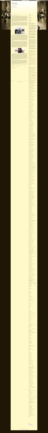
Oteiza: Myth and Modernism (31, 401)
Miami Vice (30, 316)
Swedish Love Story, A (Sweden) (31, 274)
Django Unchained (30, 292)
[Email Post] (19, 66)
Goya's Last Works (30, 392)
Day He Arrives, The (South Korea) (31, 196)
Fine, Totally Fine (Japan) (31, 159)
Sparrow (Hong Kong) (30, 161)
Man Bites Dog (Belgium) (31, 410)
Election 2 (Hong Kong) (30, 199)
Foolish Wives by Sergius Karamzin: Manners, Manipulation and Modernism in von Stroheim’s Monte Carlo (32, 67)
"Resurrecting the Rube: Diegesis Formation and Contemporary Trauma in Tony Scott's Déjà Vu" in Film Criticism (32, 58)
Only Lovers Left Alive (30, 322)
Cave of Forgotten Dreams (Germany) (32, 191)
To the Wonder (30, 334)
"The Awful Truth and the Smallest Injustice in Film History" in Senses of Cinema (32, 53)
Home (19, 80)
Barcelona (29, 346)
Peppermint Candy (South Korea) (31, 227)
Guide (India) (30, 262)
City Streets (30, 348)
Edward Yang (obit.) (30, 258)
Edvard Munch (30, 389)
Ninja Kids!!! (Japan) (30, 126)
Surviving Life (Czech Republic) (31, 109)
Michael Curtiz (30, 357)
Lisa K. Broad (30, 17)
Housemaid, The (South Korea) (31, 263)
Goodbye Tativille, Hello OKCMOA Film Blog (32, 33)
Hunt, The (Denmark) (30, 208)
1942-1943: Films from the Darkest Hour (32, 88)
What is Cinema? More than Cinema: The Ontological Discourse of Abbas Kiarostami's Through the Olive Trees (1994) (32, 82)
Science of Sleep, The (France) (31, 230)
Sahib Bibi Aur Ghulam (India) (31, 142)
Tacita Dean (30, 403)
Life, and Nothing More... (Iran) (31, 267)
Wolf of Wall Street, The (31, 343)
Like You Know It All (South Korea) (31, 215)
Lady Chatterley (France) (31, 211)
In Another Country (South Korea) (31, 105)
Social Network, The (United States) (31, 134)
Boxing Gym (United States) (31, 129)
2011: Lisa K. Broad (30, 379)
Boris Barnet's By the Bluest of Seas (32, 84)
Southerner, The (30, 361)
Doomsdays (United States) (31, 92)
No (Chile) (29, 222)
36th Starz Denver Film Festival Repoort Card (32, 91)
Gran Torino (30, 299)
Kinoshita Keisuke (30, 265)
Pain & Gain (30, 323)
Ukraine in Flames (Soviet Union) (31, 414)
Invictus (29, 307)
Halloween (29, 352)
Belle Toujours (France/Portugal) (31, 173)
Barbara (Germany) (30, 102)
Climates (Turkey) (30, 174)
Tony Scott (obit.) (30, 335)
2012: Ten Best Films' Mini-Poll (31, 383)
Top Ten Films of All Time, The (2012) (32, 387)
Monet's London (30, 397)
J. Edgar (29, 308)
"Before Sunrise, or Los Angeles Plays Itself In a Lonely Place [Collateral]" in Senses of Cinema (32, 62)
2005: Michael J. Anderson (31, 368)
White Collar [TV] (30, 342)
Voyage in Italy (13, 35)
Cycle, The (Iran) (30, 255)
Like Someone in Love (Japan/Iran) (31, 214)
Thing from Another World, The (31, 364)
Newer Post (13, 80)
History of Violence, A (30, 303)
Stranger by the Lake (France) (31, 234)
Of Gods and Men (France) (31, 223)
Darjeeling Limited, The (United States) (32, 166)
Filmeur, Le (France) (30, 203)
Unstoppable (30, 339)
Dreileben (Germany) (30, 112)
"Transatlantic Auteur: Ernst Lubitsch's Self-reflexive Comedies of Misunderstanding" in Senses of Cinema (32, 51)
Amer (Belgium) (30, 407)
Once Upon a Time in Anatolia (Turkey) (32, 117)
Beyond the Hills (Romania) (31, 188)
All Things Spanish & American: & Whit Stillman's (32, 39)
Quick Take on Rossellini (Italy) (31, 270)
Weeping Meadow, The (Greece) (31, 245)
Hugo (29, 304)
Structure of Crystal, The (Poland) (31, 273)
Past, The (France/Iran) (30, 226)
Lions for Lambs (30, 312)
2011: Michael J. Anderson (31, 380)
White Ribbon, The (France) (31, 415)
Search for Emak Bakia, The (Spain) (32, 96)
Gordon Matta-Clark (30, 391)
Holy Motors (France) (30, 207)
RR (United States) (30, 152)
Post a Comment (13, 68)
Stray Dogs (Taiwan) (30, 235)
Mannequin (29, 356)
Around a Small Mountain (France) (31, 139)
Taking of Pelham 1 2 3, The (31, 331)
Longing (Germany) (30, 218)
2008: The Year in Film (30, 371)
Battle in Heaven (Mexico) (31, 187)
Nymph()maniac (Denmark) (31, 411)
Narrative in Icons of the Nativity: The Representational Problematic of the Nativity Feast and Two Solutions (32, 71)
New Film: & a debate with (32, 36)
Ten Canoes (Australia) (30, 238)
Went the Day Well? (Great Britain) (31, 278)
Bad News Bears (30, 284)
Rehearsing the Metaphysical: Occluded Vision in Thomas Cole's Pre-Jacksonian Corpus (32, 74)
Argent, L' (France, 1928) (31, 251)
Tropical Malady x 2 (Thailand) (31, 241)
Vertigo (29, 365)
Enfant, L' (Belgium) (30, 200)
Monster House (30, 319)
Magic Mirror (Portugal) (30, 219)
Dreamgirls (29, 293)
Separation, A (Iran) (30, 119)
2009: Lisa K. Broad (30, 373)
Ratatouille (29, 327)
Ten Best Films (30, 15)
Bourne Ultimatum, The (30, 288)
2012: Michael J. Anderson (31, 382)
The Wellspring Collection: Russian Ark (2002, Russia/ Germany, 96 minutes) (32, 85)
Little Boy (29, 395)
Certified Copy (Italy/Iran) (31, 130)
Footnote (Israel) (30, 113)
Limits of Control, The (30, 311)
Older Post (26, 80)
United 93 (29, 338)
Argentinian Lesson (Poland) (31, 101)
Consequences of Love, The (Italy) (31, 195)
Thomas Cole (30, 404)
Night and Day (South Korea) (31, 151)
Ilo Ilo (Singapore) (30, 95)
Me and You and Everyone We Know (32, 315)
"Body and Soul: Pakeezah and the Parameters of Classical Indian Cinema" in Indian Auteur (32, 59)
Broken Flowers (30, 289)
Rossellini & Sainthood (30, 83)
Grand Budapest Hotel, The (31, 300)
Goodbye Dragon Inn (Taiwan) (31, 204)
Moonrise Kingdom (30, 320)
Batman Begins (30, 285)
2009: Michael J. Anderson (31, 374)
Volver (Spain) (30, 181)
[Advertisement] (20, 74)
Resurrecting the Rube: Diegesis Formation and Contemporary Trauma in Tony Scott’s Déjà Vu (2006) (32, 73)
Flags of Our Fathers (30, 296)
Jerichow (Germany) (30, 210)
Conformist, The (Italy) (30, 254)
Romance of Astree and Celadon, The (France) (32, 170)
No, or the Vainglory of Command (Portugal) (32, 269)
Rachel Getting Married (30, 326)
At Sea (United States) (30, 164)
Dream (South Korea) (30, 145)
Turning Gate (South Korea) (31, 242)
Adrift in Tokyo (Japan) (30, 157)
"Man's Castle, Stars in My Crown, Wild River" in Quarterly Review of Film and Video (32, 54)
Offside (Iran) (30, 177)
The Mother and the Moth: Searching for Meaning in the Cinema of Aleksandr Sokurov (32, 75)
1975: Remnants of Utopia (31, 89)
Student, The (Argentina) (31, 120)
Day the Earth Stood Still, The (31, 349)
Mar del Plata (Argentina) (31, 106)
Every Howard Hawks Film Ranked (31, 386)
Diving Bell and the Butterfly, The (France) (32, 167)
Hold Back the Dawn (30, 353)
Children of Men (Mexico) (31, 192)
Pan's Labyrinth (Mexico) (31, 178)
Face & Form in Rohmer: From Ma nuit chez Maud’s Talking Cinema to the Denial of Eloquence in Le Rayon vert (32, 80)
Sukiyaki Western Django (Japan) (31, 162)
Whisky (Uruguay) (30, 246)
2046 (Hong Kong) (30, 184)
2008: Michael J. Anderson (31, 370)
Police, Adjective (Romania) (31, 141)
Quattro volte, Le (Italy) (30, 133)
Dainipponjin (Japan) (30, 158)
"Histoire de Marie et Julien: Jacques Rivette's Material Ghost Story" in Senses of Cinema (32, 63)
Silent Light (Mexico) (30, 171)
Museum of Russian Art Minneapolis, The (32, 398)
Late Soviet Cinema (30, 266)
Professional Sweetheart (31, 360)
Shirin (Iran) (30, 231)
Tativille (14, 3)
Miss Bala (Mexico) (30, 116)
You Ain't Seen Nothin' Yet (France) (31, 248)
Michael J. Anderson (31, 18)
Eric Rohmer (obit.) (30, 259)
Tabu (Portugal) (30, 237)
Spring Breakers (30, 330)
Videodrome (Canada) (30, 277)
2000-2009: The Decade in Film (31, 367)
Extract (29, 295)
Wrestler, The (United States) (31, 155)
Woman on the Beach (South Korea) (32, 182)
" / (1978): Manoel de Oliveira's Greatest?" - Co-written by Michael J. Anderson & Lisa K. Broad (32, 27)
